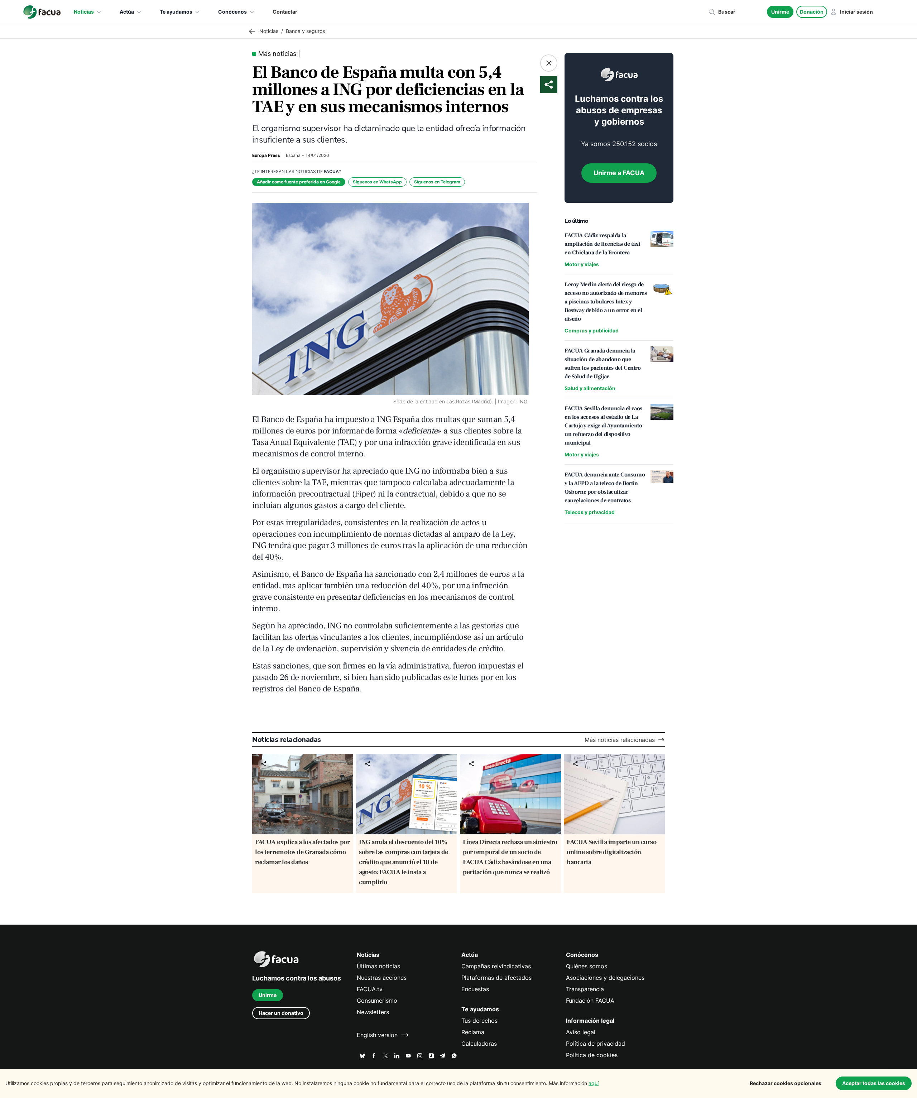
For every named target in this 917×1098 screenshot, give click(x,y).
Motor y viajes (582, 264)
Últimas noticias (378, 966)
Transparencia (585, 989)
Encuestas (475, 989)
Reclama (472, 1032)
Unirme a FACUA (619, 173)
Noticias (84, 12)
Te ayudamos (176, 12)
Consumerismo (377, 1000)
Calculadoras (479, 1043)
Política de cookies (592, 1055)
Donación (812, 12)
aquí (594, 1083)
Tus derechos (479, 1020)
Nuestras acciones (382, 977)
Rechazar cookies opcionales (785, 1083)
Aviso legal (580, 1032)
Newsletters (373, 1012)
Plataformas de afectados (496, 977)
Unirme (780, 12)
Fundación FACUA (590, 1000)
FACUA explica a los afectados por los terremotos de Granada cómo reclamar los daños (302, 852)
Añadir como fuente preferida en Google (299, 181)
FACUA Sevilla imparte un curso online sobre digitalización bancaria (612, 852)
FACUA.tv (370, 989)
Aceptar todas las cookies (873, 1083)
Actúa (127, 12)
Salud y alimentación (590, 388)
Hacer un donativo (281, 1013)
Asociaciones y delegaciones (605, 977)
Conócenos (232, 12)
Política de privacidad (595, 1043)
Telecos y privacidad (590, 512)
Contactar (285, 12)
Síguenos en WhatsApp (377, 181)
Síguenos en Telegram (437, 181)
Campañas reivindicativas (496, 966)
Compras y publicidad (592, 330)
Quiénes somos (586, 966)
